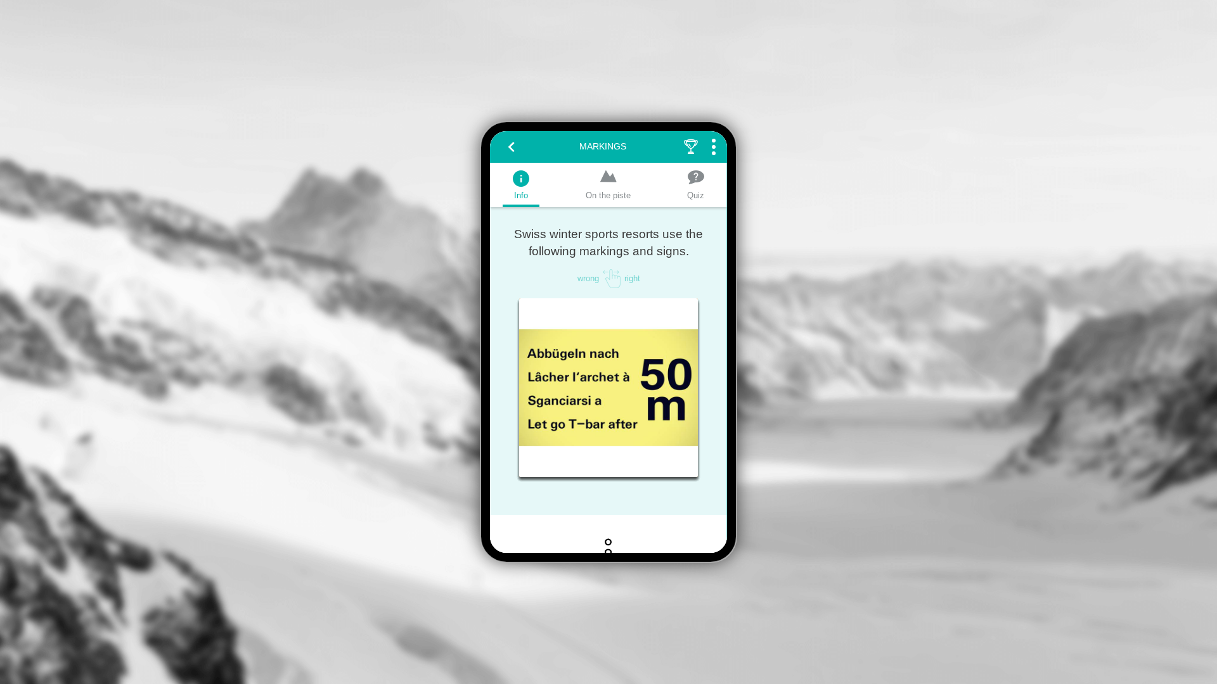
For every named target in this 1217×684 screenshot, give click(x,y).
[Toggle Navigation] (713, 146)
